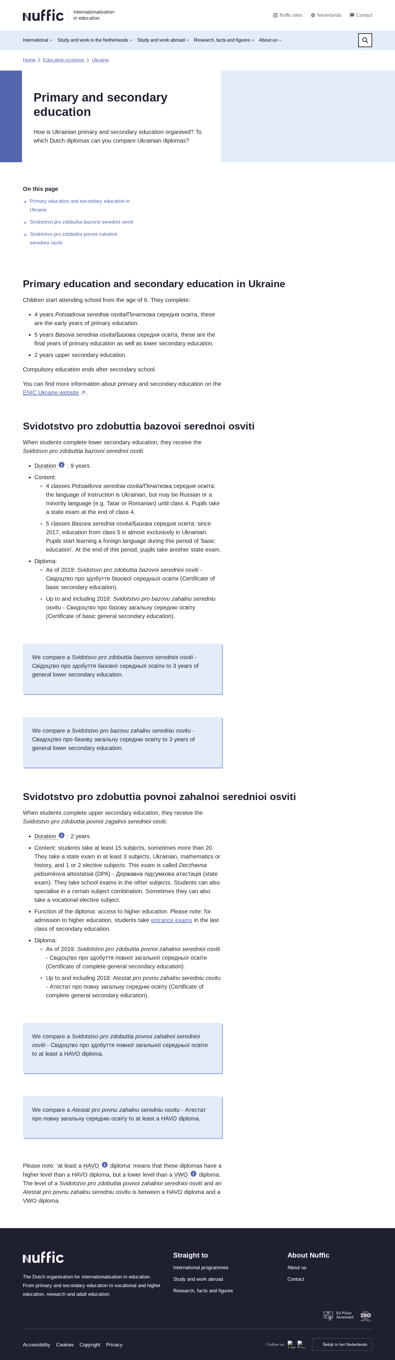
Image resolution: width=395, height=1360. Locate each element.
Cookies (65, 1345)
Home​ (29, 60)
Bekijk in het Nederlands (345, 1344)
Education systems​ (63, 60)
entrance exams (171, 920)
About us (268, 40)
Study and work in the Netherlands (93, 40)
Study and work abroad (161, 40)
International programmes (200, 1267)
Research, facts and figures (222, 40)
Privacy (114, 1345)
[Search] (365, 40)
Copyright (90, 1345)
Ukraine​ (100, 60)
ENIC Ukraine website (51, 392)
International (35, 40)
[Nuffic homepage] (43, 15)
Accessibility (36, 1345)
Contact (295, 1279)
